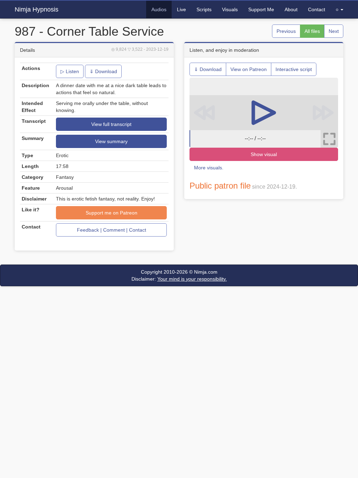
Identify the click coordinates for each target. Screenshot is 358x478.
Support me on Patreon (111, 213)
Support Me (261, 9)
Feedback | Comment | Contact (111, 230)
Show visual (264, 154)
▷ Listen (69, 71)
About (291, 9)
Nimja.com (205, 272)
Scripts (204, 9)
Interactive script (293, 69)
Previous (286, 31)
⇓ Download (103, 71)
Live (181, 9)
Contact (316, 9)
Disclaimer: (179, 279)
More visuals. (208, 167)
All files (312, 31)
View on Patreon (248, 69)
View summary (111, 141)
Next (334, 31)
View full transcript (111, 124)
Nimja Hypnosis (36, 9)
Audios (158, 9)
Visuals (230, 9)
